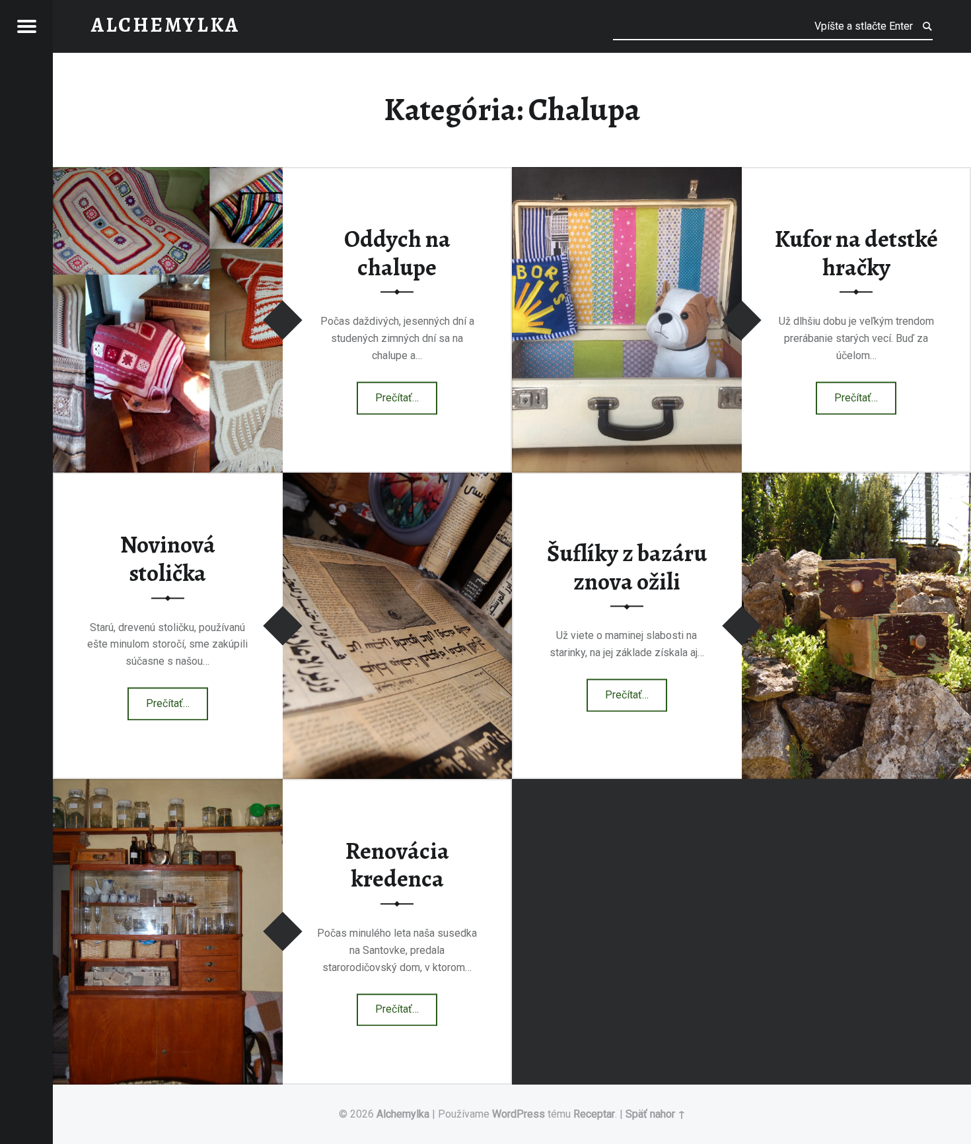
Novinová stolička (167, 559)
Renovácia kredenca (397, 865)
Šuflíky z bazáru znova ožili (627, 568)
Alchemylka (403, 1114)
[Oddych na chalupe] (168, 175)
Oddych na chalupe (397, 253)
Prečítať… (406, 393)
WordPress (518, 1114)
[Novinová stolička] (398, 481)
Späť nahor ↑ (656, 1114)
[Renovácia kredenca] (168, 787)
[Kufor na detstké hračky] (627, 175)
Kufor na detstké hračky (856, 253)
